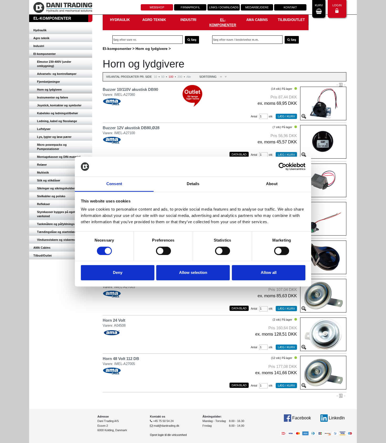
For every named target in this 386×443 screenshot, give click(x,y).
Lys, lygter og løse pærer (54, 136)
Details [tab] (193, 184)
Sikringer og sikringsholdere (56, 188)
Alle (188, 76)
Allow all (269, 272)
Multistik (43, 172)
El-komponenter (44, 53)
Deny (117, 272)
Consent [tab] (114, 184)
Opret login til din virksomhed (168, 434)
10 (155, 76)
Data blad (239, 154)
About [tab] (272, 184)
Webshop (157, 7)
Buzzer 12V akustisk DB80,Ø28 (131, 128)
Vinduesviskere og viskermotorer (59, 239)
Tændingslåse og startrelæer (57, 231)
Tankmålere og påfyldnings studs (60, 224)
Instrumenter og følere (52, 97)
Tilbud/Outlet (42, 255)
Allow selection (193, 272)
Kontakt (290, 7)
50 (162, 76)
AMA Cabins (41, 247)
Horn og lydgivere (49, 89)
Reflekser (43, 204)
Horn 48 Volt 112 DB (121, 358)
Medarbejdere (257, 7)
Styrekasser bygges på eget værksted (56, 214)
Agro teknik (41, 38)
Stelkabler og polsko (51, 196)
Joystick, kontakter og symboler (59, 105)
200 (180, 76)
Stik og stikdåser (48, 180)
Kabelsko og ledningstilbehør (57, 113)
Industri (38, 46)
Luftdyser (43, 129)
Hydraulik (39, 30)
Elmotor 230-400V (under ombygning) (54, 63)
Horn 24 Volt (114, 320)
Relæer (42, 164)
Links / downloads (223, 7)
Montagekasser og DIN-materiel (58, 156)
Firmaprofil (190, 7)
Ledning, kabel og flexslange (57, 121)
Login (337, 5)
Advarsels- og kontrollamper (56, 73)
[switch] (163, 251)
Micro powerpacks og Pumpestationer (52, 146)
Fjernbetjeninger (48, 81)
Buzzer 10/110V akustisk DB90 (130, 89)
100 (171, 76)
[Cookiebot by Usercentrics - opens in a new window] (282, 166)
